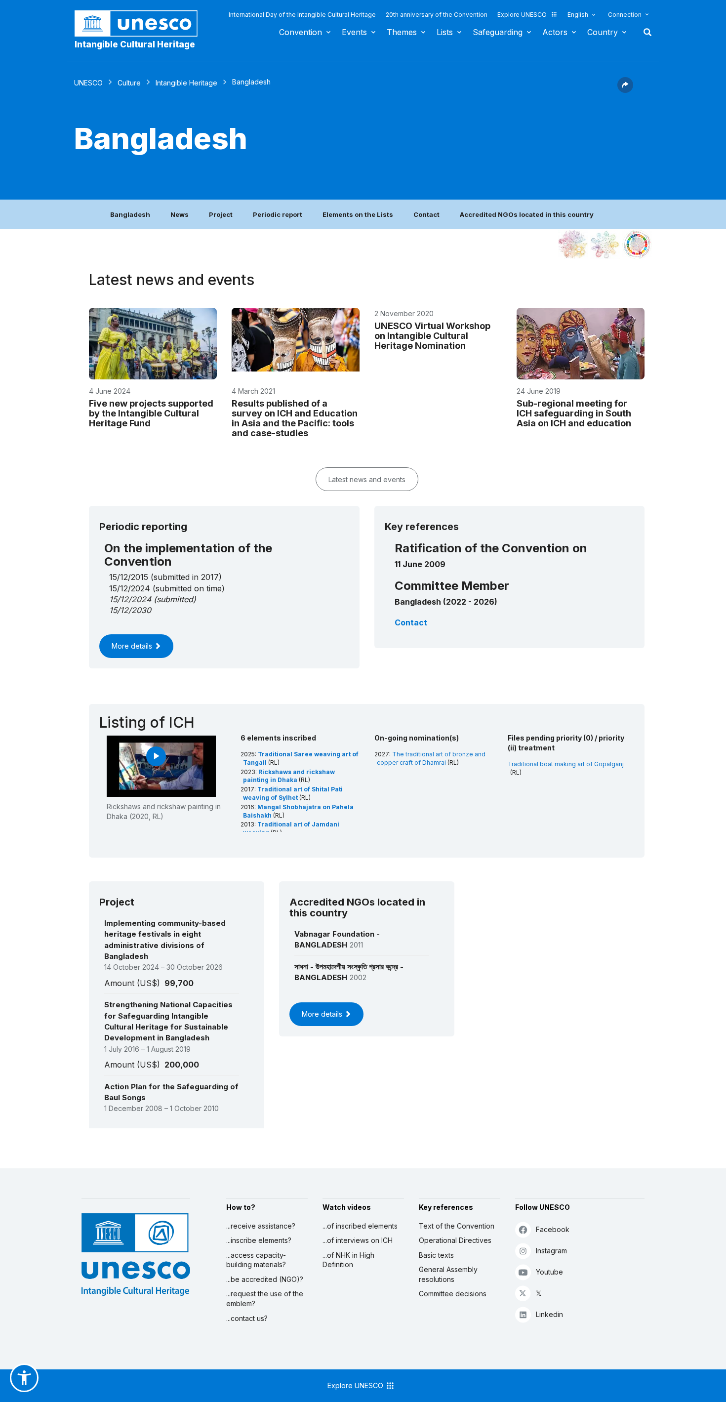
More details (133, 646)
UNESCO (88, 83)
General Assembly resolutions (448, 1274)
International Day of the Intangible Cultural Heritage (302, 14)
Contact (426, 214)
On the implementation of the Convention (188, 554)
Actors (554, 32)
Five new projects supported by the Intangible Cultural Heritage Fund (151, 413)
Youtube (549, 1272)
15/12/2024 (130, 599)
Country (602, 32)
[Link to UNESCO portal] (141, 23)
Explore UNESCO (522, 14)
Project (221, 214)
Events (354, 32)
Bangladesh (130, 214)
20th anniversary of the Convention (436, 14)
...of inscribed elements (360, 1226)
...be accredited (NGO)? (264, 1279)
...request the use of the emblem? (264, 1298)
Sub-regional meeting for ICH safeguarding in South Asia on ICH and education (574, 413)
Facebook (552, 1229)
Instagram (551, 1250)
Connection (625, 14)
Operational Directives (455, 1240)
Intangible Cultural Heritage (135, 44)
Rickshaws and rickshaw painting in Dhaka (289, 776)
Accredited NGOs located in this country (527, 214)
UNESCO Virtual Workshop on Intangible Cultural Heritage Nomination (432, 336)
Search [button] (644, 32)
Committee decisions (452, 1293)
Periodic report (277, 214)
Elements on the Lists (358, 214)
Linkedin (549, 1314)
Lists (445, 32)
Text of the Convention (456, 1226)
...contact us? (247, 1318)
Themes (402, 32)
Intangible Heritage (186, 83)
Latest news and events (366, 479)
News (179, 214)
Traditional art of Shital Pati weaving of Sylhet (293, 793)
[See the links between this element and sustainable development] (637, 244)
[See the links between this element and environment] (605, 244)
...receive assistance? (260, 1226)
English (577, 14)
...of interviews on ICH (358, 1240)
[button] (625, 90)
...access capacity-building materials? (256, 1260)
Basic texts (436, 1255)
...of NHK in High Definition (348, 1260)
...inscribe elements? (258, 1240)
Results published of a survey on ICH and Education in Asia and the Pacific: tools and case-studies (295, 418)
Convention (300, 32)
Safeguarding (498, 32)
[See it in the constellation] (573, 244)
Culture (129, 83)
